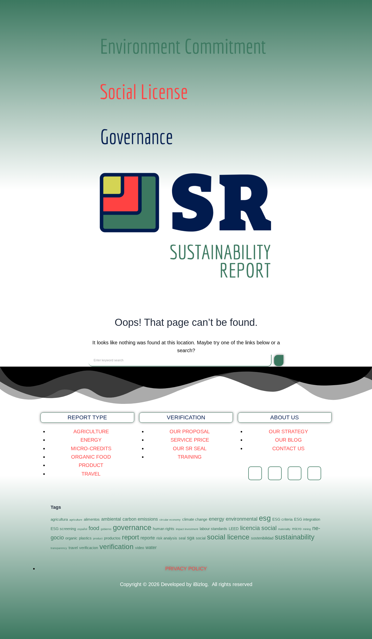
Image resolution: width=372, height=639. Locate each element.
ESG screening (63, 529)
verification (116, 547)
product (97, 538)
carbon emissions (140, 519)
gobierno (106, 529)
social (200, 538)
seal (182, 538)
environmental (241, 519)
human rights (163, 529)
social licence (228, 537)
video (139, 548)
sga (190, 537)
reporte (147, 537)
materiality (284, 529)
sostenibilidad (262, 538)
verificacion (88, 548)
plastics (85, 538)
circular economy (170, 519)
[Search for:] (180, 360)
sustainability (295, 537)
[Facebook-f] (255, 473)
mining (307, 529)
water (151, 547)
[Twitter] (294, 473)
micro (296, 529)
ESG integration (307, 519)
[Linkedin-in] (314, 473)
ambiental (111, 519)
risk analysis (166, 538)
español (82, 529)
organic (71, 538)
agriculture (75, 519)
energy (216, 519)
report (130, 537)
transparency (59, 548)
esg (265, 518)
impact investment (187, 529)
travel (73, 548)
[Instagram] (275, 473)
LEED (234, 529)
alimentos (92, 519)
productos (112, 538)
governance (132, 527)
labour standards (213, 529)
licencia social (258, 528)
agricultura (59, 519)
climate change (194, 519)
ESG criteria (282, 519)
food (94, 528)
